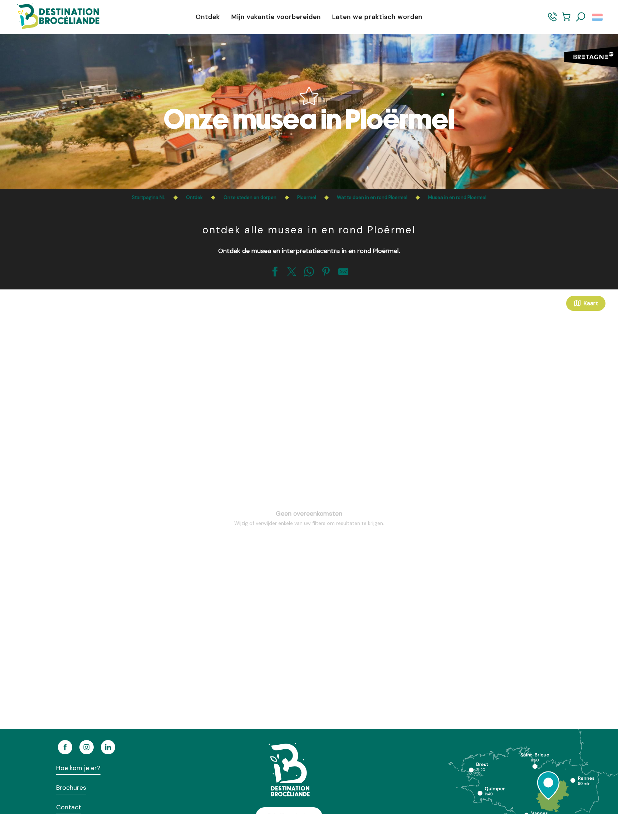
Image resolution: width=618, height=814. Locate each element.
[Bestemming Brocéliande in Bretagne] (52, 17)
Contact (68, 807)
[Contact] (552, 20)
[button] (580, 17)
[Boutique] (566, 20)
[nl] (597, 17)
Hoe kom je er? (78, 768)
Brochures (71, 787)
